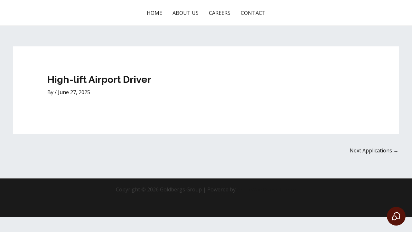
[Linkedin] (280, 13)
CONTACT (253, 12)
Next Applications (374, 150)
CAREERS (219, 12)
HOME (154, 12)
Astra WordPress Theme (266, 189)
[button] (372, 12)
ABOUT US (186, 12)
